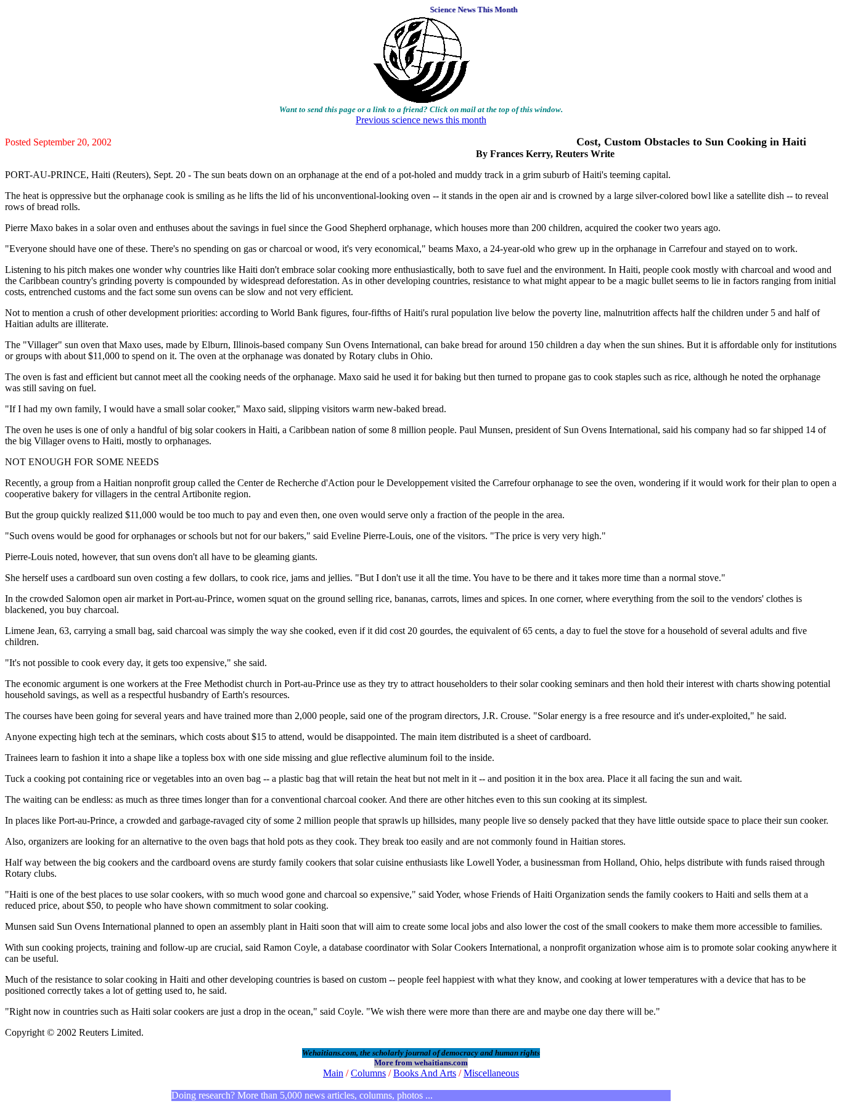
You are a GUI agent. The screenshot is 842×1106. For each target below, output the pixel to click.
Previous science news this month (421, 120)
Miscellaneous (491, 1073)
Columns (368, 1073)
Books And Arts (424, 1073)
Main (333, 1073)
